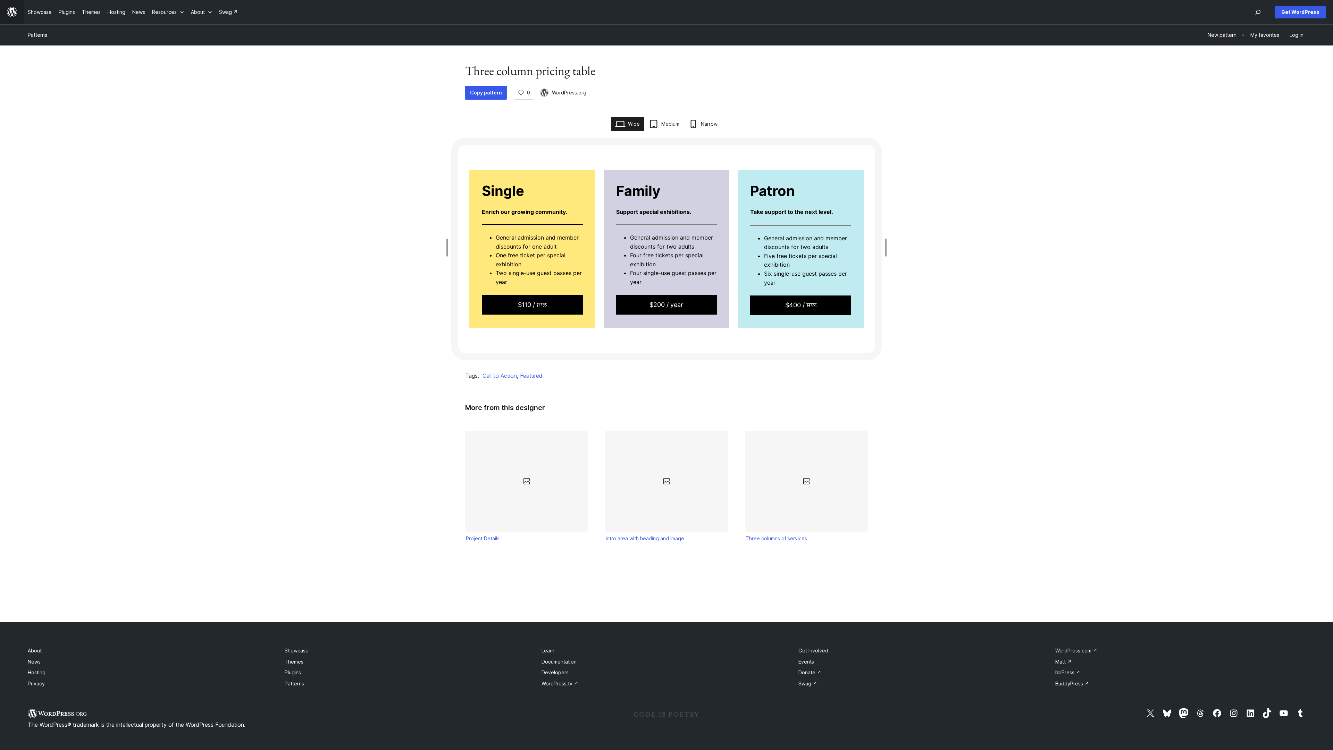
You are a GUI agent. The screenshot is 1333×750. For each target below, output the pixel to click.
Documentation (559, 662)
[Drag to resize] (448, 248)
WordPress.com (1076, 650)
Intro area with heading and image (645, 538)
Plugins (293, 672)
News (34, 662)
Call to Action (500, 375)
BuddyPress (1072, 683)
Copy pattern (486, 92)
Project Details (483, 538)
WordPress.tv (560, 683)
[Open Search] (1258, 12)
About (35, 650)
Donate (809, 672)
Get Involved (813, 650)
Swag (807, 683)
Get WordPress (1300, 12)
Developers (555, 672)
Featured (531, 375)
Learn (548, 650)
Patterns (37, 35)
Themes (294, 662)
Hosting (36, 672)
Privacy (36, 683)
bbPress (1067, 672)
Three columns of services (776, 538)
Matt (1063, 662)
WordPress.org (569, 92)
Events (806, 662)
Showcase (297, 650)
